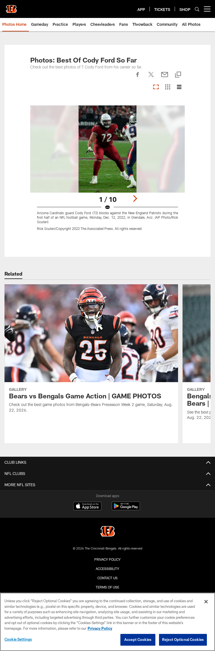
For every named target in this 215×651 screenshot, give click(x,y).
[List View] (179, 87)
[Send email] (164, 78)
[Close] (206, 601)
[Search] (197, 9)
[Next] (135, 198)
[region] (107, 622)
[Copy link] (178, 75)
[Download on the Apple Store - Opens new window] (87, 506)
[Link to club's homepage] (11, 6)
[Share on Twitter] (151, 78)
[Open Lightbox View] (107, 171)
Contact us (107, 578)
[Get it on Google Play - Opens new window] (126, 509)
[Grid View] (168, 87)
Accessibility (107, 569)
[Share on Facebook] (137, 78)
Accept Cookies (137, 639)
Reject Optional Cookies (183, 639)
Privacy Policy (107, 559)
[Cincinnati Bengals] (107, 532)
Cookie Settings (18, 639)
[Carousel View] (156, 87)
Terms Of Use (107, 587)
